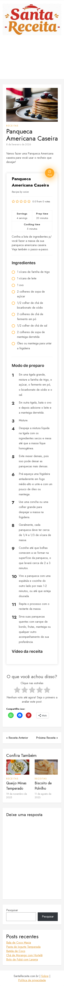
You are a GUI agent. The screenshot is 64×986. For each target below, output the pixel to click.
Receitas (12, 125)
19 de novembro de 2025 (16, 795)
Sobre (45, 976)
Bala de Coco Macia (18, 943)
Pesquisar (12, 910)
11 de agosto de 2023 (43, 795)
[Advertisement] (32, 60)
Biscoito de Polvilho (43, 786)
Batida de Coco (15, 951)
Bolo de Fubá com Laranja (22, 959)
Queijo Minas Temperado (16, 786)
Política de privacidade (32, 980)
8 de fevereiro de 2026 (18, 144)
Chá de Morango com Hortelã (24, 955)
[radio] (17, 690)
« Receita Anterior (17, 738)
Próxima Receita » (47, 738)
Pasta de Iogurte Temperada (23, 947)
